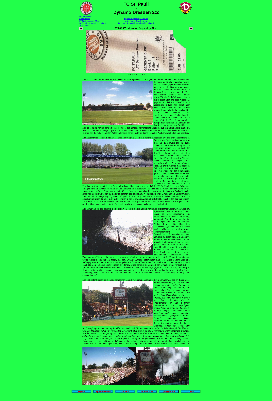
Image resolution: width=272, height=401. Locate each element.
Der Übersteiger (85, 16)
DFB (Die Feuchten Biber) (89, 21)
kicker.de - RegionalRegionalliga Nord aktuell (136, 23)
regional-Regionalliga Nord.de (136, 19)
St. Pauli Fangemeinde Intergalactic (93, 23)
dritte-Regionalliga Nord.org (136, 21)
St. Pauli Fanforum (86, 25)
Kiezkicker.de (84, 19)
